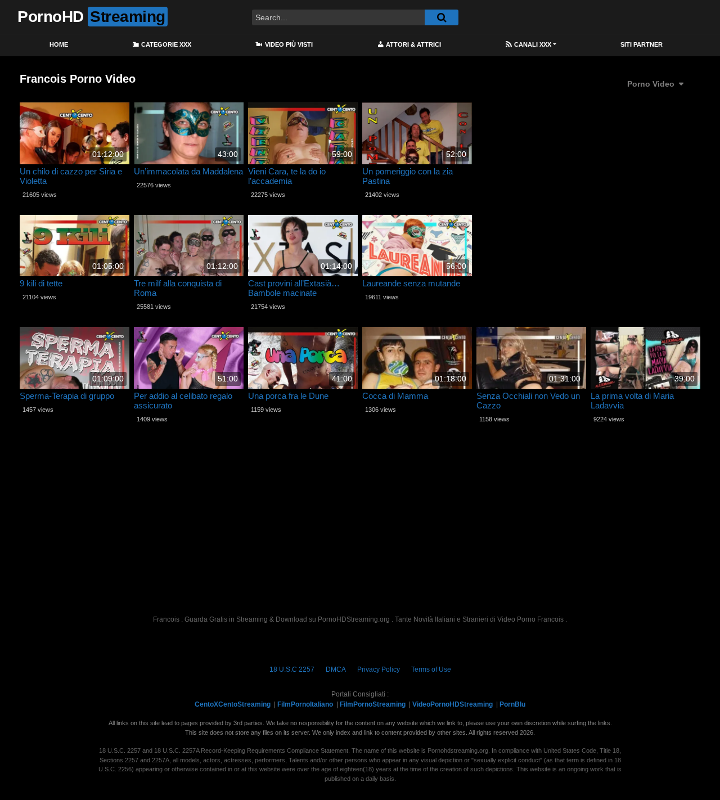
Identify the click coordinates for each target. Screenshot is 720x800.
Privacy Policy (378, 669)
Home (59, 44)
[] (441, 17)
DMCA (336, 669)
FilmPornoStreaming (373, 704)
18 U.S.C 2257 (291, 669)
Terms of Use (431, 669)
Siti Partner (641, 44)
